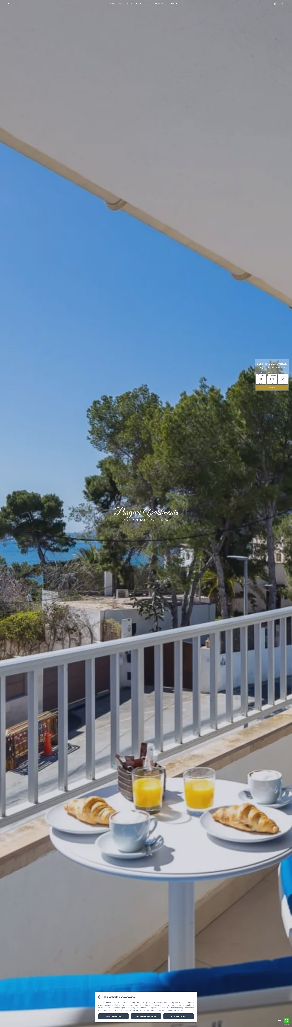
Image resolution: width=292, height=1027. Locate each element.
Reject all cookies (113, 1016)
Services (141, 3)
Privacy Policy (179, 1010)
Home (112, 3)
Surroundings (158, 3)
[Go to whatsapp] (286, 1020)
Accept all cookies (178, 1016)
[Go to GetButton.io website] (286, 1024)
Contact (175, 3)
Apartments (126, 3)
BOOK (280, 3)
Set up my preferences (146, 1016)
